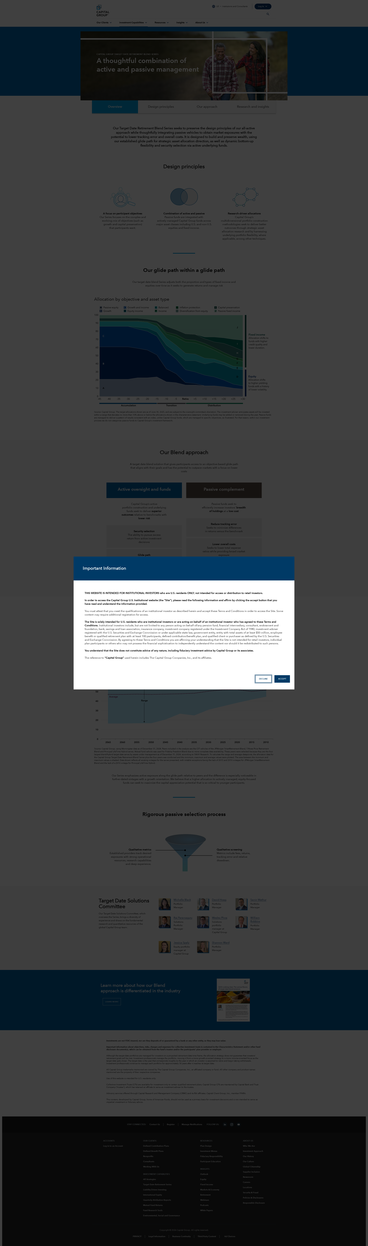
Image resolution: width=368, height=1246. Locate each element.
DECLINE (263, 679)
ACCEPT (282, 679)
